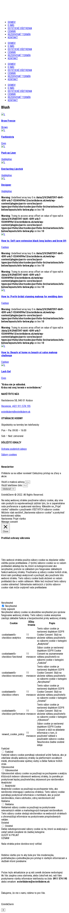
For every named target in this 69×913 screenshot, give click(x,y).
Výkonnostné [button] (7, 767)
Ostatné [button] (5, 822)
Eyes (3, 143)
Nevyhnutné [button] (7, 602)
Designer (6, 184)
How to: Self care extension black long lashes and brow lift (33, 240)
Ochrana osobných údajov (14, 448)
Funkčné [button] (5, 748)
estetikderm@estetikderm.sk (15, 411)
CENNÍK (12, 31)
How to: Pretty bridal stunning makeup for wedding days (32, 296)
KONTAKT (13, 37)
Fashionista (7, 136)
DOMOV (12, 22)
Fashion (5, 247)
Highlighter (6, 159)
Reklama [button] (5, 801)
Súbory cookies (9, 454)
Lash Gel (6, 371)
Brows (4, 127)
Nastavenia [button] (6, 518)
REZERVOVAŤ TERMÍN (19, 34)
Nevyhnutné (11, 606)
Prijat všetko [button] (19, 518)
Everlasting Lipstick (12, 168)
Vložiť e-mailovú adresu (13, 481)
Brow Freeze (8, 120)
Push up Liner (8, 152)
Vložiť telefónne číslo (12, 485)
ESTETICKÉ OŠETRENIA (20, 28)
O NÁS (11, 25)
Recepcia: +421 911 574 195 (15, 406)
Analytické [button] (6, 782)
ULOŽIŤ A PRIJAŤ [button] (10, 835)
